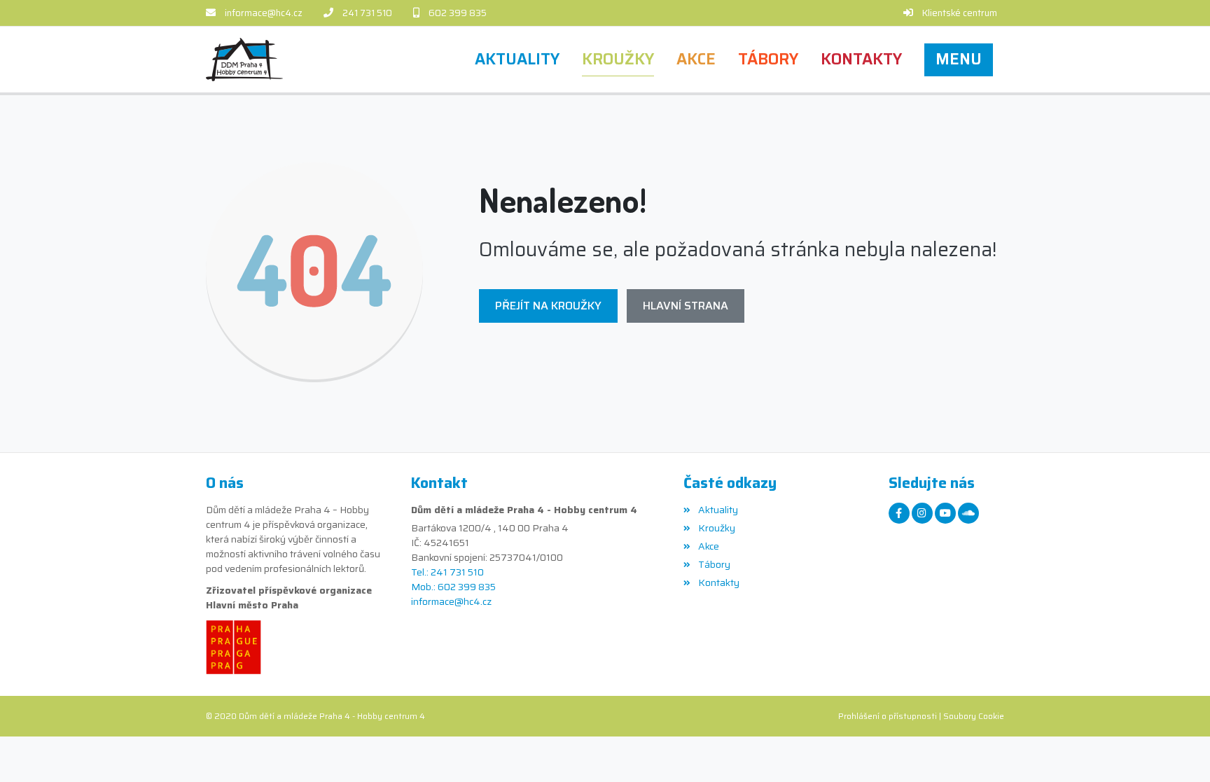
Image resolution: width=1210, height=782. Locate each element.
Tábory (714, 564)
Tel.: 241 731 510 (447, 572)
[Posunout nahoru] (1178, 750)
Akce (708, 546)
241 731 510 (367, 13)
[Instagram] (922, 513)
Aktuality (717, 509)
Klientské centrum (959, 13)
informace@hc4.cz (263, 13)
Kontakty (718, 582)
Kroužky (716, 528)
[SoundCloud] (968, 513)
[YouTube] (945, 513)
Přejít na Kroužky (548, 305)
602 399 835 (458, 13)
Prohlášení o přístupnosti (887, 715)
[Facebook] (899, 513)
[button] (958, 59)
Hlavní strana (685, 305)
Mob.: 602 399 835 (453, 587)
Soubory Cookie (973, 715)
